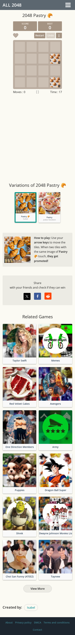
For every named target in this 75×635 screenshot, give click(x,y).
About (9, 622)
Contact (37, 629)
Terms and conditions (57, 622)
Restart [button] (39, 35)
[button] (59, 35)
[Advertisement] (37, 138)
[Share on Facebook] (37, 296)
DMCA (37, 622)
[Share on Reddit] (47, 296)
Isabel (31, 607)
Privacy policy (23, 622)
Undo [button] (50, 35)
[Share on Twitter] (27, 296)
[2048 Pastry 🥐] (26, 203)
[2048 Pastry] (49, 203)
